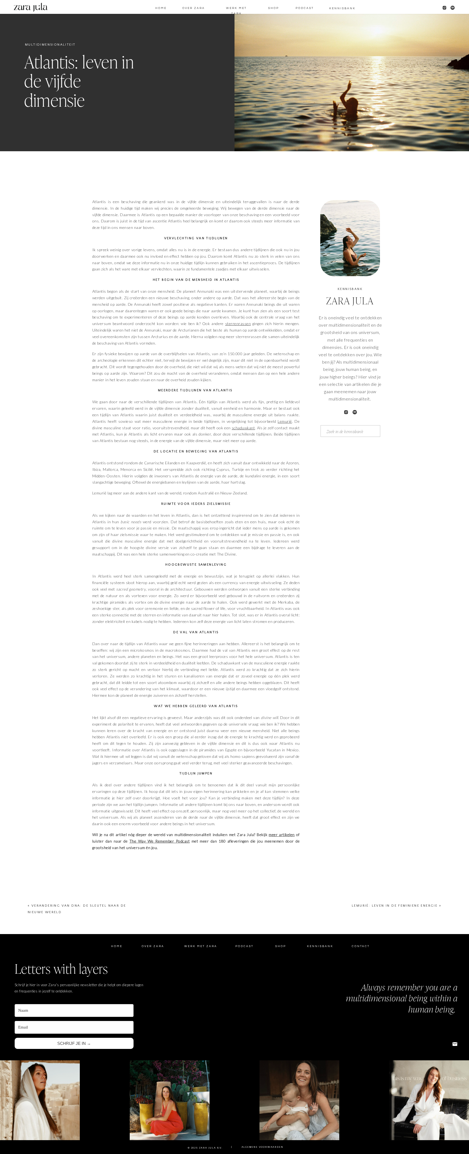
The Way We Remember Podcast (159, 841)
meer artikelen (282, 834)
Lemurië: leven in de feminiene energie (395, 905)
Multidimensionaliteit (50, 44)
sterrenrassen (238, 323)
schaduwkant (243, 427)
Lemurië (285, 421)
